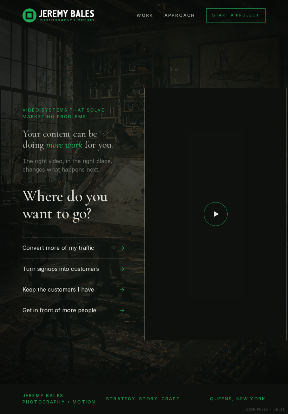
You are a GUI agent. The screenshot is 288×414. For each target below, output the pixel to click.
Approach (179, 15)
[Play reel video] (216, 214)
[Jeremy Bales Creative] (58, 15)
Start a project (236, 15)
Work (145, 15)
